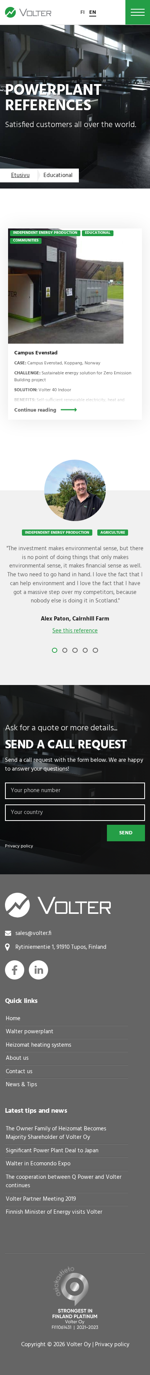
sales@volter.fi (33, 933)
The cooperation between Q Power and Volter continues (64, 1182)
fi (82, 12)
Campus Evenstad (36, 353)
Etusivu (20, 175)
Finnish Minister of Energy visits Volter (54, 1212)
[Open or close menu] (137, 12)
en (92, 12)
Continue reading (35, 410)
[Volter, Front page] (28, 12)
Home (13, 1018)
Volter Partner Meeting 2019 (41, 1199)
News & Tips (21, 1084)
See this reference (75, 630)
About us (17, 1058)
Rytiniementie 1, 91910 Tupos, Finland (61, 947)
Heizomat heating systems (38, 1045)
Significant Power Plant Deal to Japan (52, 1150)
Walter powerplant (29, 1031)
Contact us (19, 1071)
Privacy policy (19, 846)
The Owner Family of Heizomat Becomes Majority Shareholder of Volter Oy (56, 1133)
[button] (54, 650)
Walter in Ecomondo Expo (38, 1163)
